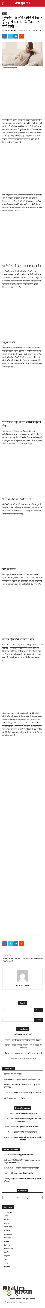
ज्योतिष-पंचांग (8, 1227)
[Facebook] (4, 36)
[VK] (15, 36)
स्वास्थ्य (6, 1263)
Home (4, 10)
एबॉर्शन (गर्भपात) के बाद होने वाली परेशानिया (25, 1132)
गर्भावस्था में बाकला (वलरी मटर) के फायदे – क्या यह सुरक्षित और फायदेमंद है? (23, 1046)
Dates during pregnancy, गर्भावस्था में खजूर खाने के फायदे (23, 1053)
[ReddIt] (21, 36)
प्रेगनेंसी (11, 10)
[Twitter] (10, 36)
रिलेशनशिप (7, 1256)
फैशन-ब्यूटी (7, 1245)
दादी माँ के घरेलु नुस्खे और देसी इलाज (26, 1113)
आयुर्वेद (6, 1216)
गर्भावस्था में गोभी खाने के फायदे (23, 1034)
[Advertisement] (22, 94)
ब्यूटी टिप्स (7, 1252)
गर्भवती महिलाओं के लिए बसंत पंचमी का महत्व (23, 1059)
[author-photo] (22, 982)
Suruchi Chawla (10, 30)
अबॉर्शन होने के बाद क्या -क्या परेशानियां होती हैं (11, 960)
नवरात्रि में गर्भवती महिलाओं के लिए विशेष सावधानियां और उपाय (23, 1040)
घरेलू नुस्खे (7, 1223)
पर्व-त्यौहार (7, 1230)
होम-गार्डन (7, 1267)
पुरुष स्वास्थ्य (8, 1234)
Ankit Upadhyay (10, 1137)
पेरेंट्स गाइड (7, 1238)
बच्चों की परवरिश (9, 1248)
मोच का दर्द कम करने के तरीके (33, 959)
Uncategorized (9, 1212)
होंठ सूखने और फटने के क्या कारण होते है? (28, 1126)
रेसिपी (5, 1259)
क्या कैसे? (6, 1219)
